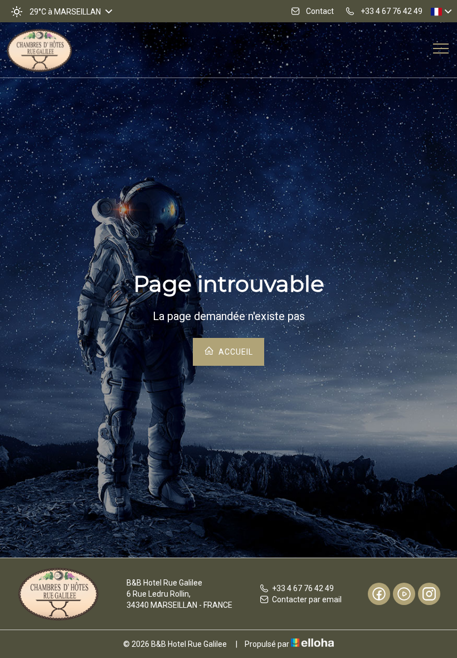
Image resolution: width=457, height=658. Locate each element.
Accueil (234, 351)
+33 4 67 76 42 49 (303, 588)
